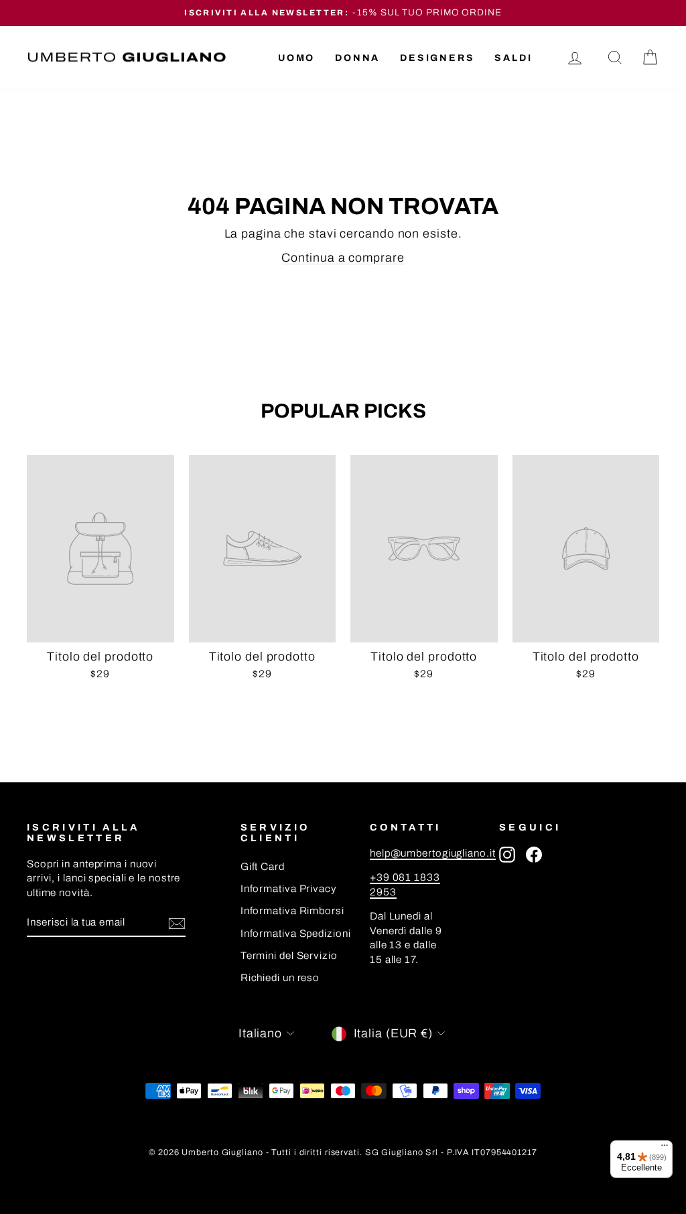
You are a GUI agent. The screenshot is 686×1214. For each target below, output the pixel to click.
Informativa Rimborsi (292, 910)
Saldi (513, 58)
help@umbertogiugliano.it (433, 853)
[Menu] (665, 1148)
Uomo (296, 58)
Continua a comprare (342, 257)
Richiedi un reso (280, 977)
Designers (437, 58)
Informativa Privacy (289, 888)
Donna (357, 58)
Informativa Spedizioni (296, 933)
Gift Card (263, 866)
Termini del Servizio (289, 955)
